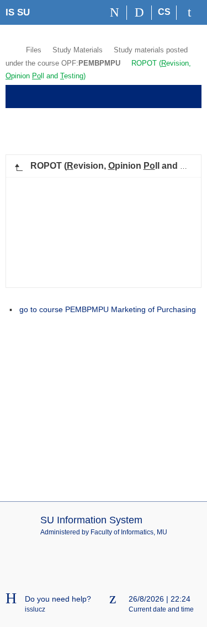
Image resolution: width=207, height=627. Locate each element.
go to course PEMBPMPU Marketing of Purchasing (107, 309)
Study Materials (77, 50)
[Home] (114, 13)
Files (33, 50)
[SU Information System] (10, 48)
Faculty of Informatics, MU (129, 532)
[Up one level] (18, 166)
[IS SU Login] (189, 13)
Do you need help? (58, 598)
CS (164, 12)
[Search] (139, 13)
